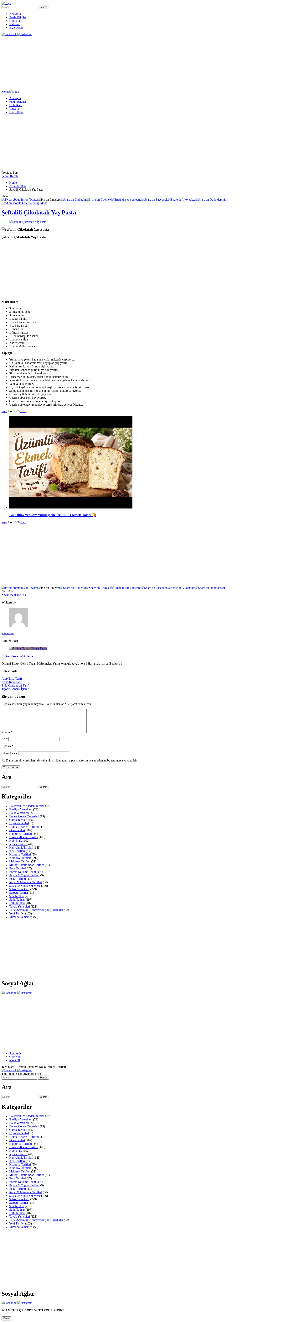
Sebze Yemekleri (19, 889)
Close (6, 1318)
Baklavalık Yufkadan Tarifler (26, 806)
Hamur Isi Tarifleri (20, 833)
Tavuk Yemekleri (19, 906)
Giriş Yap (15, 1056)
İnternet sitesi (10, 753)
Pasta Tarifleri (17, 186)
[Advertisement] (117, 63)
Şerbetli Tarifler (18, 892)
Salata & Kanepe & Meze (24, 885)
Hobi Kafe (15, 20)
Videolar (14, 24)
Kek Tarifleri (17, 851)
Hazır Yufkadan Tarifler (23, 837)
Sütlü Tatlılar (17, 899)
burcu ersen (8, 633)
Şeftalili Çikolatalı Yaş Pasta (39, 212)
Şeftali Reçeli (10, 176)
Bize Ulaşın (16, 27)
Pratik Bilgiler (17, 17)
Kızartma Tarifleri (20, 854)
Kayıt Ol (14, 1060)
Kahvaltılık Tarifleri (21, 847)
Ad (5, 738)
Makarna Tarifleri (19, 861)
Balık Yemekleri (19, 812)
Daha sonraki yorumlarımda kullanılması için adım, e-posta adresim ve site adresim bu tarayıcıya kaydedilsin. (72, 760)
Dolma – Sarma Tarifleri (24, 826)
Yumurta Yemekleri (21, 917)
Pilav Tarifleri (17, 878)
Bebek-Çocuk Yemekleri (24, 816)
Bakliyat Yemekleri (20, 809)
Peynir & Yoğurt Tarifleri (24, 875)
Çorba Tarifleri (18, 819)
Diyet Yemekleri (19, 823)
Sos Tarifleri (16, 896)
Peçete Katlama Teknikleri (25, 871)
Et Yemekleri (17, 830)
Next (23, 411)
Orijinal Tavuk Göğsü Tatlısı (17, 656)
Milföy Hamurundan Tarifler (26, 864)
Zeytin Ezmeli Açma (14, 594)
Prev (4, 411)
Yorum (7, 732)
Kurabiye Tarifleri (20, 858)
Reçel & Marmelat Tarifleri (25, 882)
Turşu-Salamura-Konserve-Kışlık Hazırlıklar (36, 910)
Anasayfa (15, 13)
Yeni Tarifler (16, 913)
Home (13, 182)
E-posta (7, 746)
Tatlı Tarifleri (17, 903)
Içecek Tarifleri (18, 844)
